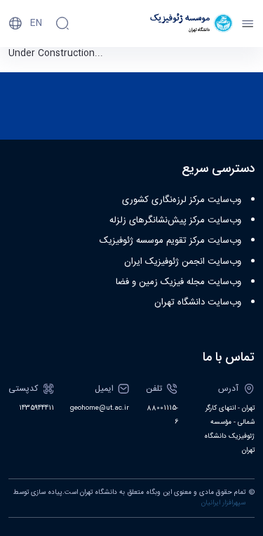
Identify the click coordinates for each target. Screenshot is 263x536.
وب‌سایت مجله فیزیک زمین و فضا (178, 282)
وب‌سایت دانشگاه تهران (197, 302)
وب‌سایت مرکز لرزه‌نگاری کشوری (181, 200)
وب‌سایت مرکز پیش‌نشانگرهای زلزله (175, 220)
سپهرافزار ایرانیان (223, 503)
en (36, 23)
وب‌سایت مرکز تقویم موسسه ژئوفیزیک (170, 240)
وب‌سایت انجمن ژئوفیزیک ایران (182, 261)
